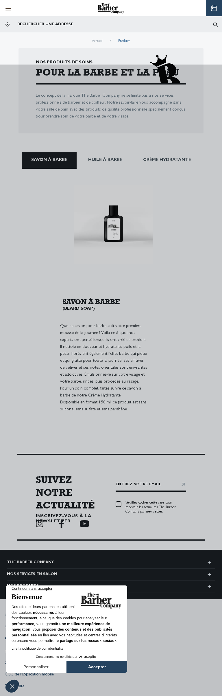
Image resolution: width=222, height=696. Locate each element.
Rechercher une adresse (45, 24)
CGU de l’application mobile (29, 675)
